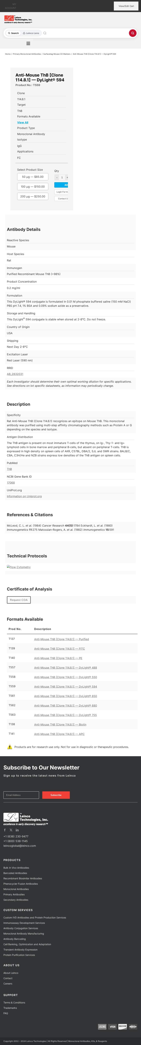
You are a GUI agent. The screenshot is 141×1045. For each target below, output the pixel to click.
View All (22, 122)
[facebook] (4, 830)
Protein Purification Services (19, 954)
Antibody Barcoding (14, 938)
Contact (7, 978)
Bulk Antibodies (16, 867)
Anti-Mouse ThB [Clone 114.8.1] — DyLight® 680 (65, 705)
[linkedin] (17, 830)
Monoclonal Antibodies (16, 889)
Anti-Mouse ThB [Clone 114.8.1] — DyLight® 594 (65, 686)
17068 (11, 482)
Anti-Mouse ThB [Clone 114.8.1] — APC (59, 734)
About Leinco (10, 972)
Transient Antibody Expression (20, 949)
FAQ (5, 1013)
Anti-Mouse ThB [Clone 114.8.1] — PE (58, 658)
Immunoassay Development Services (24, 922)
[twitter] (11, 830)
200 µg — (32, 196)
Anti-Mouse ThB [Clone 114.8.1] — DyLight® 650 (65, 696)
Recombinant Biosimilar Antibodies (22, 878)
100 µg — (33, 186)
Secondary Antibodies (15, 899)
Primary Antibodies (14, 894)
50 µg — (33, 176)
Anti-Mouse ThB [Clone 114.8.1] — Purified (61, 639)
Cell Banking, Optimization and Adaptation (27, 944)
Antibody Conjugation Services (20, 928)
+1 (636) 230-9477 (15, 836)
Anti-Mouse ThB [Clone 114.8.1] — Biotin (60, 724)
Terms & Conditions (14, 1002)
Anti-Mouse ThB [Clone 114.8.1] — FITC (59, 648)
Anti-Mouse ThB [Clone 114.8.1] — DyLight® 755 (65, 715)
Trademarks (10, 1007)
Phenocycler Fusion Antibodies (20, 883)
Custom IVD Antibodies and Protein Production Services (34, 917)
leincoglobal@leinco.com (19, 845)
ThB (9, 469)
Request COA (19, 599)
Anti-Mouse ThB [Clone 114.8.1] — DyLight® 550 (65, 677)
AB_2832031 (15, 374)
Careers (7, 983)
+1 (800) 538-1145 (15, 841)
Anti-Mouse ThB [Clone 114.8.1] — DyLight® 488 (65, 667)
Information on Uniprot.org (24, 496)
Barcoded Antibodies (15, 873)
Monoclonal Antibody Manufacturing (23, 933)
